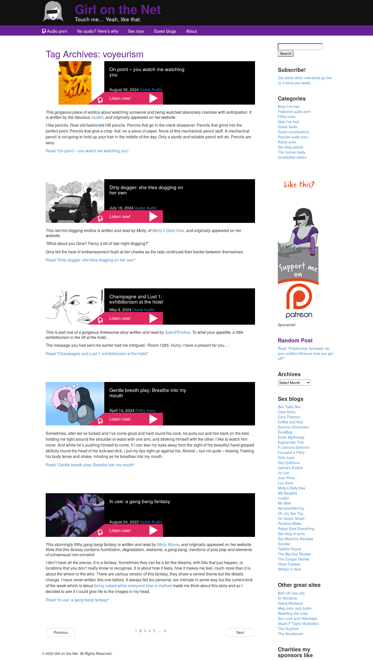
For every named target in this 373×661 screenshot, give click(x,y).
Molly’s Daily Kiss (168, 230)
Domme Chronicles (293, 426)
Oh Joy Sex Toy (290, 513)
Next (240, 632)
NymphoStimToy (291, 508)
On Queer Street (291, 518)
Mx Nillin (284, 503)
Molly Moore (168, 544)
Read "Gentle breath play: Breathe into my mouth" (90, 465)
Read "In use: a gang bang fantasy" (77, 600)
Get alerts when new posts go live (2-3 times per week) (305, 80)
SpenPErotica (177, 332)
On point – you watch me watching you (146, 71)
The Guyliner (288, 628)
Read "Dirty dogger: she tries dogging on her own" (91, 260)
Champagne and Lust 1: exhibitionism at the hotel (136, 299)
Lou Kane (285, 482)
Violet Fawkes (289, 564)
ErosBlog (285, 432)
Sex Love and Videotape (297, 618)
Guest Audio (151, 89)
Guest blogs (165, 31)
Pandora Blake (289, 523)
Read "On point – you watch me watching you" (87, 151)
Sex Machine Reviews (295, 538)
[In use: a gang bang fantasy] (75, 514)
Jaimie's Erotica (290, 467)
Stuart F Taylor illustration (298, 623)
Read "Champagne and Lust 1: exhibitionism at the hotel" (97, 353)
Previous (61, 632)
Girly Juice (286, 457)
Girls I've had (288, 121)
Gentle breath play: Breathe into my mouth (147, 392)
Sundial (284, 543)
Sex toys (136, 31)
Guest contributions (293, 131)
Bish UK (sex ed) (291, 593)
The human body (291, 152)
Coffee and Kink (290, 421)
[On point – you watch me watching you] (75, 82)
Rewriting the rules (293, 613)
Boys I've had (288, 106)
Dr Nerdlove (287, 598)
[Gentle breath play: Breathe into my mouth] (75, 403)
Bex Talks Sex (289, 406)
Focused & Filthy (291, 452)
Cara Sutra (286, 411)
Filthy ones (145, 410)
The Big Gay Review (294, 553)
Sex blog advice (290, 147)
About (191, 31)
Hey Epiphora (289, 462)
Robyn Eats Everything (296, 528)
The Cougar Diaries (293, 558)
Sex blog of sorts (291, 533)
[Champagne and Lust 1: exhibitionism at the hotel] (75, 306)
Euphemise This (291, 442)
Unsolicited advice (292, 157)
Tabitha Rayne (289, 548)
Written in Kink (289, 569)
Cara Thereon (289, 416)
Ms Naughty (287, 492)
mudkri (97, 117)
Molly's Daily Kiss (291, 487)
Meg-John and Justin (295, 608)
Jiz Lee (283, 472)
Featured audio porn (294, 111)
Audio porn (57, 31)
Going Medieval (290, 603)
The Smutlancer (290, 633)
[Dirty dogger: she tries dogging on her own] (75, 200)
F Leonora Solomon (294, 447)
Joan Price (286, 477)
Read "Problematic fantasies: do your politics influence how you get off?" (305, 353)
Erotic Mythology (291, 437)
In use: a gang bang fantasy (139, 501)
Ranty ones (287, 141)
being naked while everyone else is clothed (133, 585)
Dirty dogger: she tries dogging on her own (146, 190)
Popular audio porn (293, 136)
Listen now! (120, 98)
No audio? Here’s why (97, 31)
